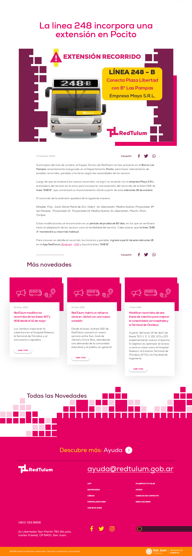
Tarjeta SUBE (94, 508)
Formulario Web (96, 502)
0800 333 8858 (143, 502)
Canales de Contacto (147, 496)
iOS (76, 244)
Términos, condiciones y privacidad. (63, 551)
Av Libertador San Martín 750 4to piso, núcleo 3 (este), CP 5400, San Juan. (45, 533)
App (89, 483)
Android (67, 244)
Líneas (90, 496)
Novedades (93, 489)
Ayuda (139, 489)
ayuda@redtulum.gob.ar (130, 468)
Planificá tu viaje (145, 483)
